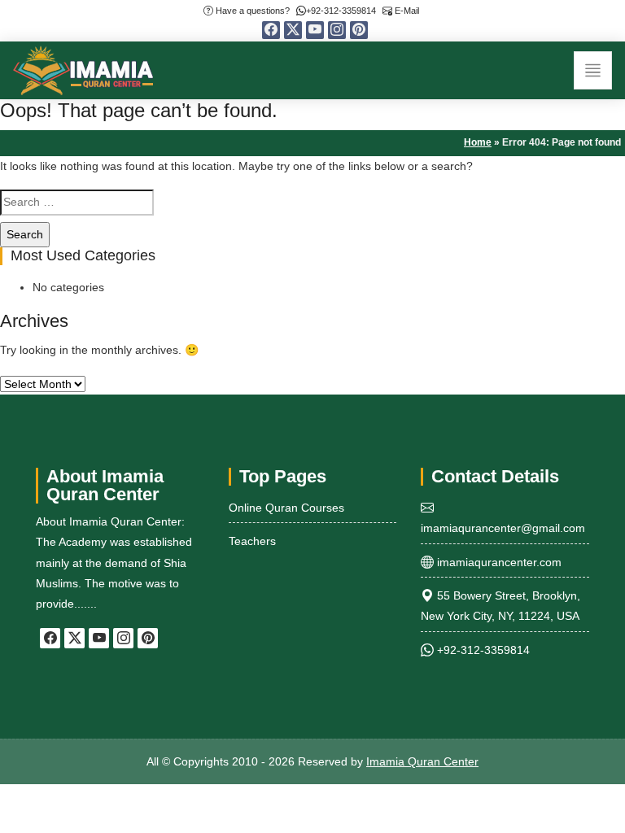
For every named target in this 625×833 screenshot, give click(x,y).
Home (478, 142)
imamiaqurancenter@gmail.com (503, 527)
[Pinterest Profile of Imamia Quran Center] (359, 30)
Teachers (252, 540)
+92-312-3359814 (341, 10)
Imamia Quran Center (422, 761)
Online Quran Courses (286, 507)
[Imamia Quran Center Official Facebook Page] (271, 30)
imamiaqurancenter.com (498, 562)
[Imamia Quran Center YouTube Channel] (315, 30)
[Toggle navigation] (593, 70)
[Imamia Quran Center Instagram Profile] (337, 30)
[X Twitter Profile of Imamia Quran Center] (293, 30)
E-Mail (405, 10)
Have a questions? (251, 10)
